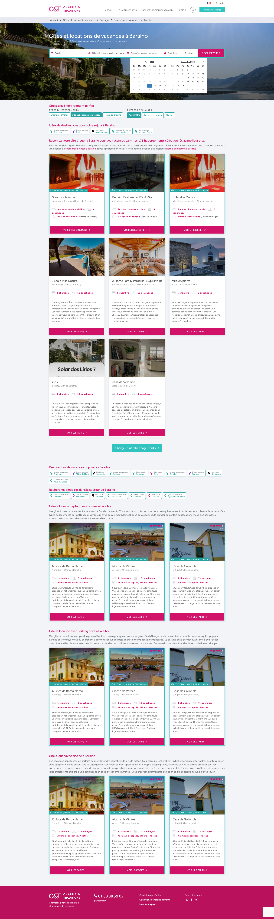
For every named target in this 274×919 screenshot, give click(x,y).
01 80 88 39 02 (110, 896)
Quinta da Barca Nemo (67, 566)
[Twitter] (196, 899)
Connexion (220, 3)
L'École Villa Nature (65, 280)
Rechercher (211, 53)
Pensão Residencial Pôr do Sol (132, 197)
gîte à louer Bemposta (63, 201)
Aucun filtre (134, 115)
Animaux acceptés (153, 115)
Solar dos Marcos (63, 197)
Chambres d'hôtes (128, 10)
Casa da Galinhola (184, 566)
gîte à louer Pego (120, 201)
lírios (55, 382)
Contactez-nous (193, 895)
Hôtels (182, 10)
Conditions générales (150, 895)
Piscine (169, 115)
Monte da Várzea (123, 566)
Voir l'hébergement (75, 230)
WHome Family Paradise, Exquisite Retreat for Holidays (149, 280)
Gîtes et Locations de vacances (157, 10)
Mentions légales (148, 904)
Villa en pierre (181, 280)
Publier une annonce (212, 10)
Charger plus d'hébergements (135, 448)
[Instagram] (187, 899)
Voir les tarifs (76, 331)
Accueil (109, 10)
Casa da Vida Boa (123, 382)
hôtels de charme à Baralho (181, 148)
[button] (209, 3)
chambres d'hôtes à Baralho (80, 148)
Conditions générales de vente (154, 899)
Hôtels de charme (112, 115)
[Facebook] (192, 899)
